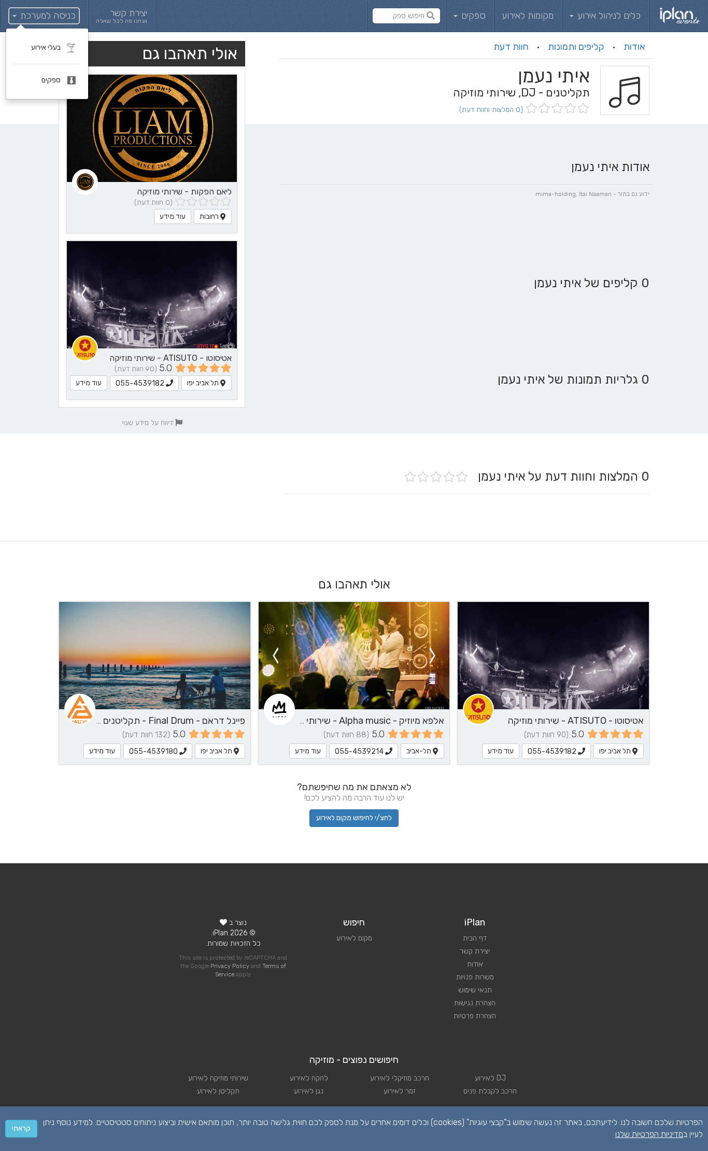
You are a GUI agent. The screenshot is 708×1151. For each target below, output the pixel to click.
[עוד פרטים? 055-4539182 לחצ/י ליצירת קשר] (152, 294)
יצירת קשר (475, 951)
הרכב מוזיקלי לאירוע (399, 1078)
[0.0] (556, 109)
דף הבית (475, 938)
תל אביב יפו (203, 382)
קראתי (21, 1128)
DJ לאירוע (490, 1078)
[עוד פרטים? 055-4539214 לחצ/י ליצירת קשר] (354, 655)
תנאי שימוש (475, 990)
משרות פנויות (475, 977)
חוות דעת (511, 46)
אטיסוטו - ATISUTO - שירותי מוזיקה (170, 358)
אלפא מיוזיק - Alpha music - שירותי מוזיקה (361, 720)
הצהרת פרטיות (475, 1016)
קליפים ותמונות (576, 46)
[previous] (220, 294)
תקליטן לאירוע (218, 1091)
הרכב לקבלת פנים (490, 1091)
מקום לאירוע (354, 938)
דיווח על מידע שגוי (148, 422)
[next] (83, 294)
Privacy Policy (229, 966)
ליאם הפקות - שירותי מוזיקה (184, 191)
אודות (634, 46)
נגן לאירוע (308, 1091)
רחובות (210, 216)
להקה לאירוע (309, 1078)
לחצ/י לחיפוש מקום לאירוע (354, 817)
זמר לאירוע (400, 1091)
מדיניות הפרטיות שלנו (649, 1134)
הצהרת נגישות (474, 1003)
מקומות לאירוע (528, 15)
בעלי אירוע (46, 47)
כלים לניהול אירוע (608, 15)
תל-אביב (419, 751)
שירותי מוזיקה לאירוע (218, 1078)
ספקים (472, 15)
